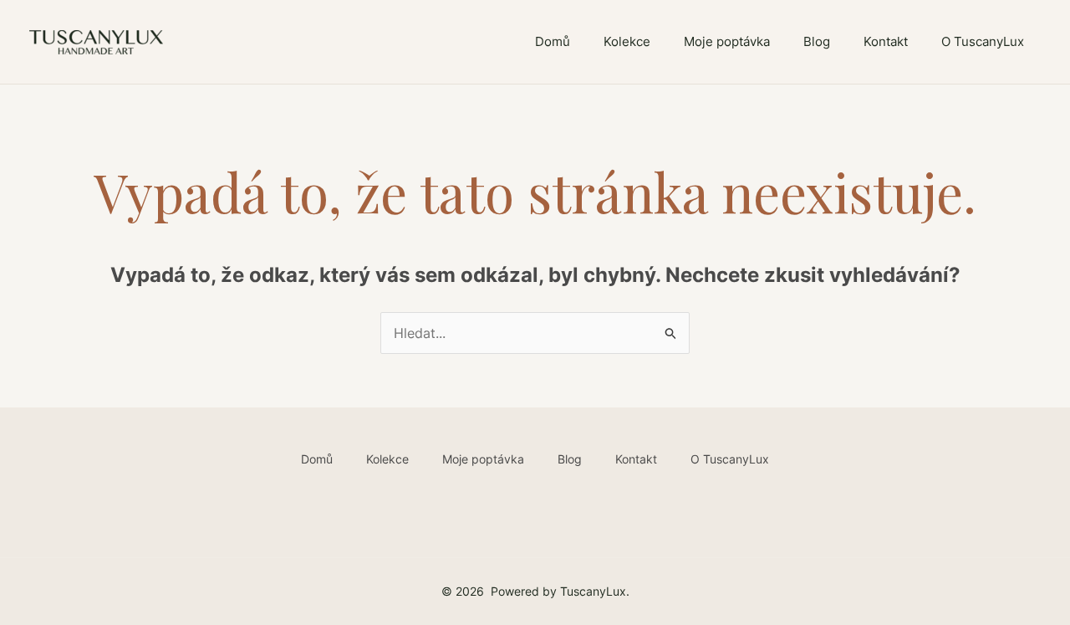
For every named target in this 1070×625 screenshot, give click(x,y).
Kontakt (886, 41)
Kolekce (627, 41)
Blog (816, 41)
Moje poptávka (727, 41)
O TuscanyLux (982, 41)
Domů (552, 41)
